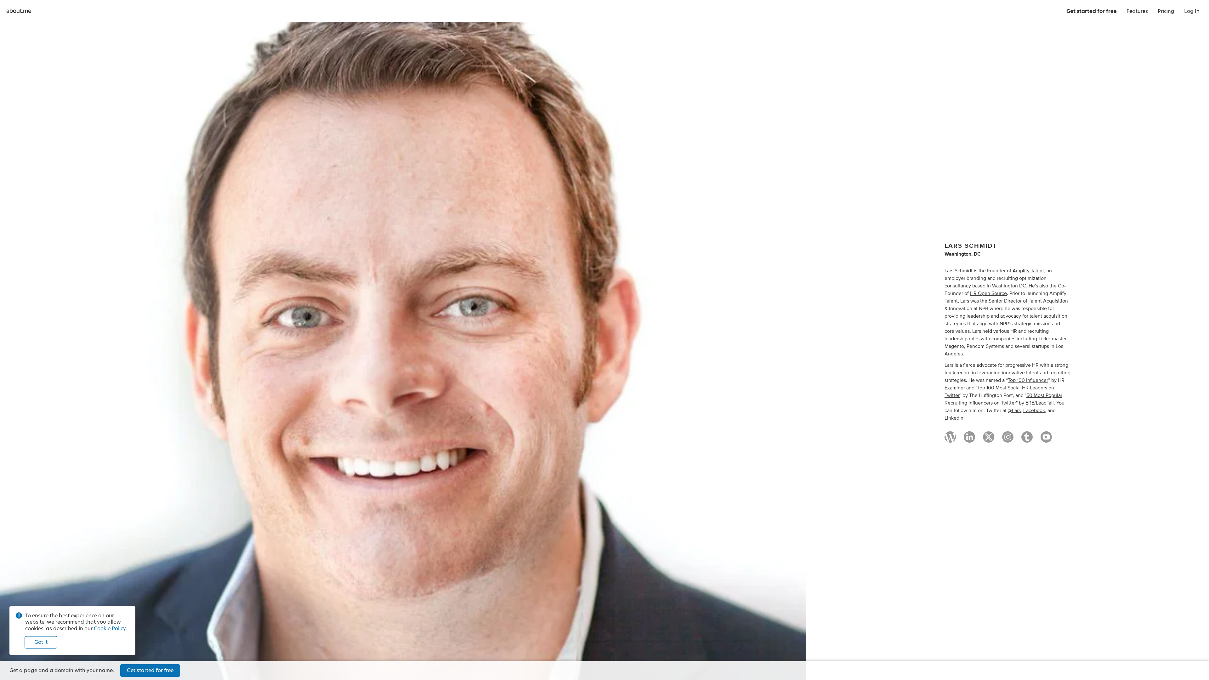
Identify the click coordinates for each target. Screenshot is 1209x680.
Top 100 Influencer (1028, 380)
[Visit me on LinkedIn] (969, 440)
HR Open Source (988, 293)
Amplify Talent (1028, 270)
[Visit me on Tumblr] (1027, 440)
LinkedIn (954, 418)
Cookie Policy (110, 628)
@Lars (1014, 410)
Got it (41, 642)
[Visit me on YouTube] (1046, 440)
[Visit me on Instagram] (1007, 440)
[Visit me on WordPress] (950, 440)
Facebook (1034, 410)
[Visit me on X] (988, 440)
